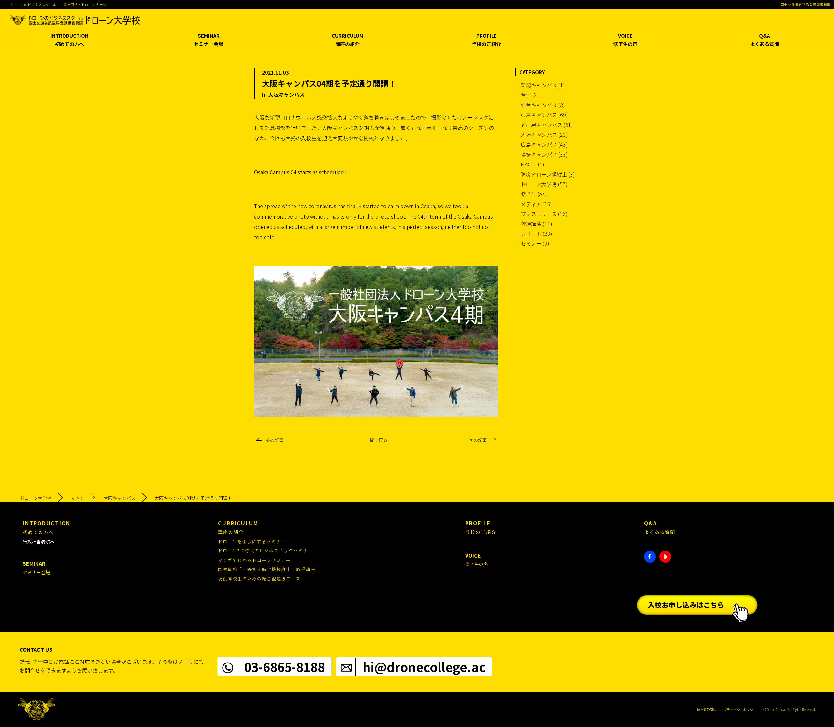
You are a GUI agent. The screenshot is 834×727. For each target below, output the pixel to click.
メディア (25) (536, 204)
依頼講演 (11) (536, 224)
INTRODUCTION (69, 40)
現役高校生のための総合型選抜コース (259, 579)
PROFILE (486, 40)
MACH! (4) (532, 164)
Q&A (764, 40)
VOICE (625, 40)
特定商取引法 (706, 709)
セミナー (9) (535, 243)
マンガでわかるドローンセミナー (254, 560)
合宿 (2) (530, 95)
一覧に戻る (376, 440)
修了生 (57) (534, 194)
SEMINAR (208, 40)
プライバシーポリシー (740, 709)
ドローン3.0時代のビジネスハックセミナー (265, 551)
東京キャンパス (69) (544, 115)
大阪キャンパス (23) (544, 134)
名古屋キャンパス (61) (547, 125)
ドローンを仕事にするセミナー (252, 541)
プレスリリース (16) (544, 214)
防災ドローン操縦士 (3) (548, 174)
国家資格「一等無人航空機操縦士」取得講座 (267, 569)
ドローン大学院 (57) (544, 184)
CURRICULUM (348, 40)
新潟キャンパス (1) (543, 85)
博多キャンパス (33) (544, 154)
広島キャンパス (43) (544, 144)
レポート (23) (536, 233)
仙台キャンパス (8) (543, 105)
